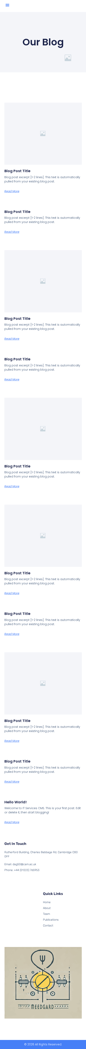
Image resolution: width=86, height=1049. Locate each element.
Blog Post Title (17, 170)
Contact (48, 925)
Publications (51, 919)
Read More (11, 191)
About (47, 908)
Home (47, 902)
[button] (7, 5)
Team (46, 914)
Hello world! (15, 802)
